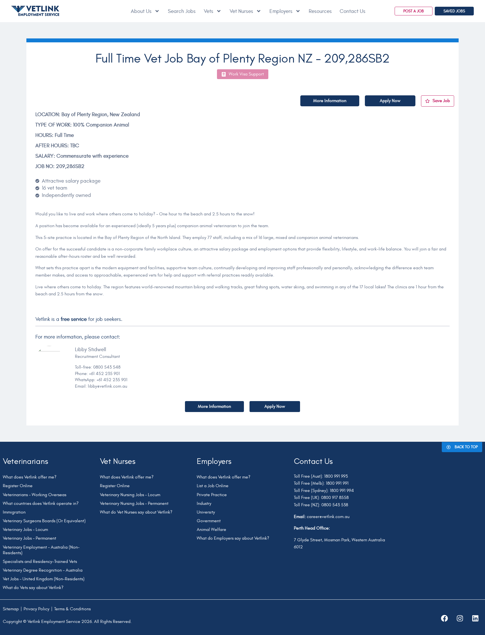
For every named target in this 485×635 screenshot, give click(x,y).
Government (209, 520)
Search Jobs (182, 11)
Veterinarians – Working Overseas (34, 494)
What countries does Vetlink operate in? (41, 503)
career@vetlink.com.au (328, 516)
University (206, 512)
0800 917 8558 (335, 497)
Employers (280, 11)
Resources (320, 11)
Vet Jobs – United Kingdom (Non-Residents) (43, 578)
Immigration (14, 512)
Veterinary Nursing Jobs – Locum (130, 494)
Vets (208, 11)
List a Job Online (212, 485)
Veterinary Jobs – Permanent (29, 538)
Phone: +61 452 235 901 (97, 373)
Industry (204, 503)
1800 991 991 (337, 483)
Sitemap (11, 608)
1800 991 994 (342, 490)
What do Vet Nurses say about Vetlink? (136, 512)
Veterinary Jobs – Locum (25, 529)
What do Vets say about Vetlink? (33, 587)
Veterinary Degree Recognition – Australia (43, 570)
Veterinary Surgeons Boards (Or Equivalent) (44, 520)
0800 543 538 (334, 504)
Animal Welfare (211, 529)
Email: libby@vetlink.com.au (101, 386)
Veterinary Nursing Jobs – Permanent (134, 503)
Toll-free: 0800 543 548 (97, 367)
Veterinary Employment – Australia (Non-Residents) (41, 550)
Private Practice (212, 494)
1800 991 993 (336, 476)
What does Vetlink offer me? (29, 477)
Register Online (18, 485)
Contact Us (352, 11)
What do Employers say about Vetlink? (233, 538)
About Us (141, 11)
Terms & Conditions (72, 608)
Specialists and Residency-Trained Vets (40, 561)
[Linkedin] (475, 618)
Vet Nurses (241, 11)
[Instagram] (460, 618)
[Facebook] (444, 618)
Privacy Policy (36, 608)
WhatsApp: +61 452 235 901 (101, 379)
